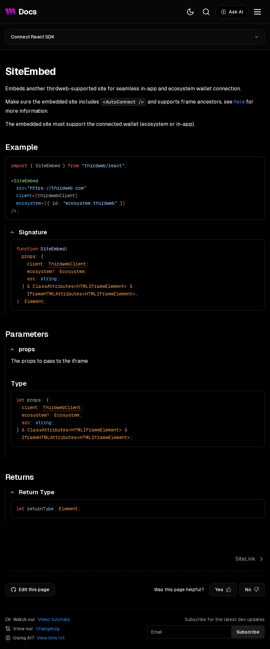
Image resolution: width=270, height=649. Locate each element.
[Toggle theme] (190, 11)
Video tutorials (54, 619)
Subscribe (247, 632)
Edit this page (34, 589)
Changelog (47, 628)
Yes (219, 589)
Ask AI (236, 11)
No (248, 589)
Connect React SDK (32, 36)
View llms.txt (51, 637)
